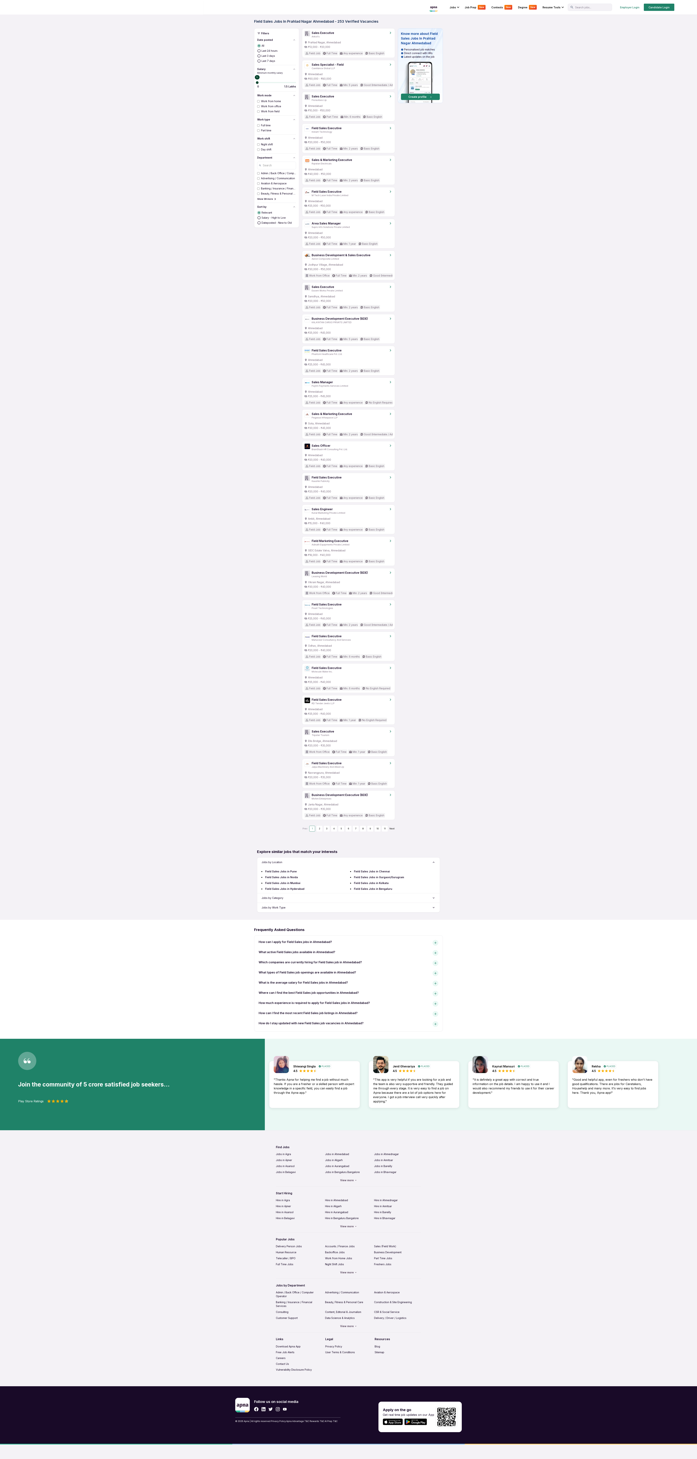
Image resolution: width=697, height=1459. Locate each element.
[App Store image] (393, 1422)
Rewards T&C (317, 1421)
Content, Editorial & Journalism (343, 1311)
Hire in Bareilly (382, 1212)
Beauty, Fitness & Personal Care (344, 1302)
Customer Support (287, 1317)
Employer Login (629, 7)
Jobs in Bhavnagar (385, 1172)
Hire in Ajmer (283, 1206)
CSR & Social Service (387, 1311)
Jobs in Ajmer (284, 1160)
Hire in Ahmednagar (386, 1200)
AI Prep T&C (331, 1421)
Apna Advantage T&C (297, 1421)
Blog (377, 1346)
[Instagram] (278, 1409)
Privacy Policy (333, 1346)
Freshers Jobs (382, 1264)
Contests (501, 7)
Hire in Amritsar (383, 1206)
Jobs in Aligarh (334, 1160)
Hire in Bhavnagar (384, 1218)
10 (377, 828)
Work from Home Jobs (338, 1258)
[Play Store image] (417, 1422)
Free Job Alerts (285, 1352)
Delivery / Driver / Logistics (390, 1317)
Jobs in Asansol (285, 1166)
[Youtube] (285, 1409)
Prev (305, 828)
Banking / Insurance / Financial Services (294, 1304)
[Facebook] (256, 1409)
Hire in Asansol (285, 1212)
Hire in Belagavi (285, 1218)
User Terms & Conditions (340, 1352)
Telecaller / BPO (285, 1258)
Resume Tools (552, 7)
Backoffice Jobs (335, 1252)
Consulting (282, 1311)
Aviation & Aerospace (387, 1292)
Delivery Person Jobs (289, 1246)
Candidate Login (659, 7)
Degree (526, 7)
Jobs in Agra (283, 1154)
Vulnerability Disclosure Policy (294, 1369)
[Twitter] (270, 1409)
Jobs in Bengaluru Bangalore (342, 1172)
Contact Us (282, 1363)
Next (392, 828)
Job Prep (474, 7)
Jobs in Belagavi (286, 1172)
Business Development (388, 1252)
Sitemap (379, 1352)
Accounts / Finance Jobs (340, 1246)
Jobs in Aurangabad (337, 1166)
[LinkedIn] (263, 1409)
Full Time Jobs (284, 1264)
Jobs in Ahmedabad (337, 1154)
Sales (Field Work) (385, 1246)
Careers (281, 1358)
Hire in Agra (283, 1200)
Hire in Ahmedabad (336, 1200)
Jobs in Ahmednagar (386, 1154)
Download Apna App (288, 1346)
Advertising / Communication (342, 1292)
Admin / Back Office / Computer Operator (295, 1294)
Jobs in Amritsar (383, 1160)
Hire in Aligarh (333, 1206)
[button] (420, 65)
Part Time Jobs (383, 1258)
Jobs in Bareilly (383, 1166)
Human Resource (286, 1252)
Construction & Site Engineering (393, 1302)
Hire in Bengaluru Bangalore (342, 1218)
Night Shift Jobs (334, 1264)
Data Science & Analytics (340, 1317)
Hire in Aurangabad (336, 1212)
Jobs (453, 7)
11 (385, 828)
